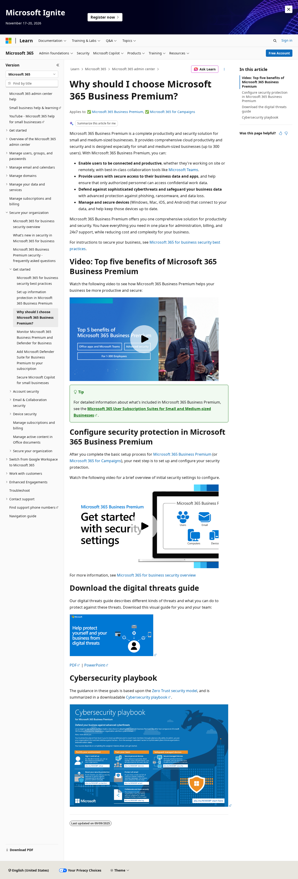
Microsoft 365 (95, 69)
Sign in (286, 40)
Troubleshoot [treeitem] (19, 490)
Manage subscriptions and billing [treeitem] (30, 201)
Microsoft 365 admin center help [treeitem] (30, 96)
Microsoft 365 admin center (133, 69)
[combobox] (32, 74)
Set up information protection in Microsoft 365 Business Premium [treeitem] (34, 297)
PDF (73, 665)
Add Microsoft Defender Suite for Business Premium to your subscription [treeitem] (35, 360)
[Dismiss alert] (288, 9)
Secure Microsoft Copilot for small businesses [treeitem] (36, 380)
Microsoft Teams (183, 169)
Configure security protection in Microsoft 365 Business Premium (265, 96)
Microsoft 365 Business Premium (117, 111)
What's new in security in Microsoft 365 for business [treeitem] (33, 238)
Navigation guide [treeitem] (22, 516)
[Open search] (275, 40)
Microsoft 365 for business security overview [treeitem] (33, 224)
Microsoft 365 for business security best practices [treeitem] (37, 280)
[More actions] (224, 69)
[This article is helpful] (280, 133)
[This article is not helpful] (286, 133)
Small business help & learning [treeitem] (33, 108)
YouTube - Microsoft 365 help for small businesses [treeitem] (32, 119)
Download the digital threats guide (264, 109)
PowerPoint (94, 665)
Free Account (279, 53)
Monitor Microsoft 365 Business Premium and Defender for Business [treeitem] (35, 337)
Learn (75, 69)
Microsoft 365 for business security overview (156, 575)
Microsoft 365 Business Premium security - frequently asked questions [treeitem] (34, 255)
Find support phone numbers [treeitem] (32, 507)
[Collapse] (58, 65)
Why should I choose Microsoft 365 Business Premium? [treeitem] (35, 317)
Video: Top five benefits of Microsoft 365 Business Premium (263, 82)
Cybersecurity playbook (146, 697)
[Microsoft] (9, 41)
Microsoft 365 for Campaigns (172, 111)
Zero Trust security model (174, 690)
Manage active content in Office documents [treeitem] (33, 440)
